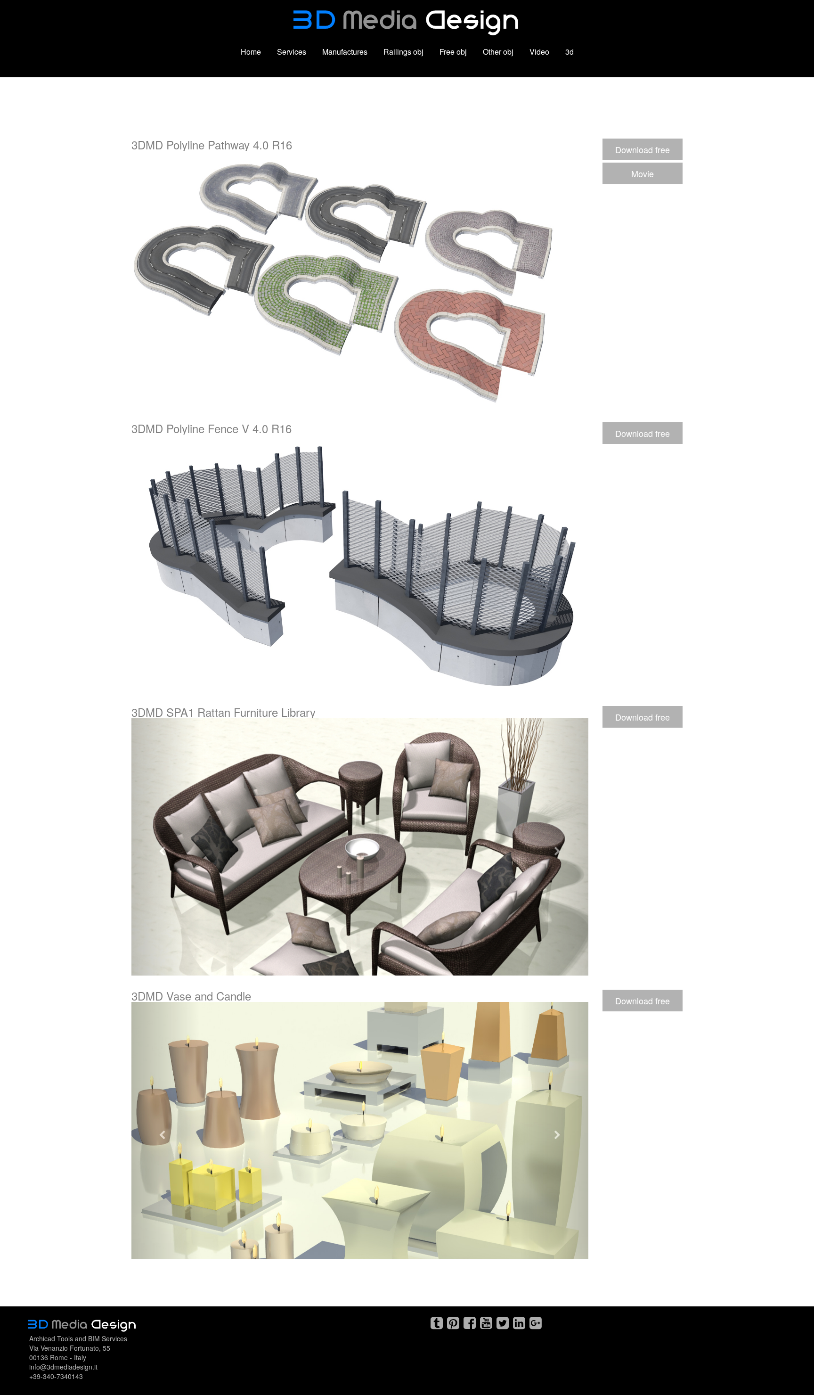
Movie (642, 173)
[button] (165, 847)
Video (539, 51)
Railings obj (403, 51)
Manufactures (344, 51)
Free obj (453, 51)
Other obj (498, 51)
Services (291, 51)
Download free (642, 149)
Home (251, 51)
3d (569, 51)
